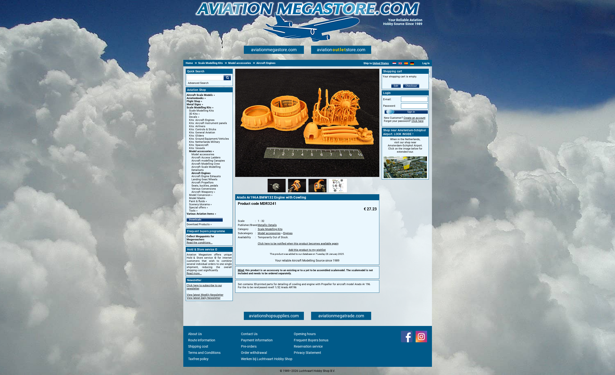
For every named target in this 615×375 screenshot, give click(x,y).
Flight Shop (193, 101)
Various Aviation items (200, 213)
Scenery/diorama (199, 204)
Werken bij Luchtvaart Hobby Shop (266, 359)
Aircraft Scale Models (200, 95)
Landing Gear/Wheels (204, 179)
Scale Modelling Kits (199, 107)
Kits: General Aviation (202, 132)
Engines (288, 233)
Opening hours (305, 334)
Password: (389, 105)
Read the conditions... (200, 242)
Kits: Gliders (196, 135)
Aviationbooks (195, 98)
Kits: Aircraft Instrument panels (208, 123)
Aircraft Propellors (202, 182)
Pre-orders (249, 346)
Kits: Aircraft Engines (202, 120)
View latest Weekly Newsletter (205, 294)
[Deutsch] (412, 63)
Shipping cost (198, 346)
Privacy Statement (307, 353)
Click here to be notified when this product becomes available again (298, 243)
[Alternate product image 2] (297, 192)
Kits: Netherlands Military (204, 142)
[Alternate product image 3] (317, 192)
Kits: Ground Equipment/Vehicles (209, 138)
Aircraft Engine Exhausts (206, 176)
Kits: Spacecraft (199, 145)
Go (227, 77)
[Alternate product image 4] (338, 192)
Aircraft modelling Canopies (208, 160)
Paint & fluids (197, 201)
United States (381, 63)
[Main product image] (307, 176)
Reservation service (308, 346)
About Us (195, 334)
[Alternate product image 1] (276, 192)
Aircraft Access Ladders (206, 157)
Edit (396, 86)
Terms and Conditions (204, 353)
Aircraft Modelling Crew (205, 163)
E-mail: (387, 99)
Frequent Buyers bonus (311, 340)
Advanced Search (198, 83)
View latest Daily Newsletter (204, 298)
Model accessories (200, 151)
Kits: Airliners (197, 126)
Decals (193, 117)
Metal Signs (194, 104)
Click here (418, 121)
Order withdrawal (254, 353)
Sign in (411, 111)
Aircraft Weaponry (202, 192)
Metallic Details (267, 225)
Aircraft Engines (201, 173)
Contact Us (249, 334)
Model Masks (197, 198)
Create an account (414, 117)
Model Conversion (199, 195)
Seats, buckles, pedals (204, 185)
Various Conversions (203, 188)
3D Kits (193, 113)
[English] (400, 63)
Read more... (194, 273)
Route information (201, 340)
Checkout (411, 86)
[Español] (406, 63)
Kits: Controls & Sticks (202, 129)
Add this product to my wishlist (307, 249)
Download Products (198, 224)
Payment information (257, 340)
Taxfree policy (198, 359)
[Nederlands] (394, 63)
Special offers (197, 207)
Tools (192, 210)
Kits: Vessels (197, 148)
